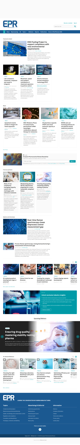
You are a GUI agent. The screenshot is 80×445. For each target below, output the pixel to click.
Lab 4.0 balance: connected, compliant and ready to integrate (10, 81)
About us (55, 409)
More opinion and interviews (9, 286)
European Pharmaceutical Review (42, 86)
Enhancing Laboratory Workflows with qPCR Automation (27, 375)
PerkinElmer (48, 191)
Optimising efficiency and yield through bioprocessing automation (62, 375)
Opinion (5, 276)
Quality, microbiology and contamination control (14, 413)
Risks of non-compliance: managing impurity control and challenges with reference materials (10, 188)
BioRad (31, 379)
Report (39, 76)
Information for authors (33, 418)
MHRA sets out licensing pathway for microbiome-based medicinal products (68, 125)
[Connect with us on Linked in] (40, 429)
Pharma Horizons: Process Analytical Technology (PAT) (43, 80)
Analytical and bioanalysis (9, 409)
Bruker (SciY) (39, 85)
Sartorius (7, 87)
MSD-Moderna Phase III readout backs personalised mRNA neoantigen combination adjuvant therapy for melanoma (30, 127)
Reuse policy (31, 420)
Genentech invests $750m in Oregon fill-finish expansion (11, 124)
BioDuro (15, 383)
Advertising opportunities (34, 409)
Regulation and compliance (9, 416)
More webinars (6, 387)
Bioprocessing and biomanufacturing (11, 411)
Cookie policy (56, 420)
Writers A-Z (33, 435)
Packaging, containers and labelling (11, 420)
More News (5, 149)
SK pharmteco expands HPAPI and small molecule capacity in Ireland (49, 125)
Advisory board (31, 416)
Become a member (68, 23)
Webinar (7, 328)
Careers (55, 413)
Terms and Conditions (52, 163)
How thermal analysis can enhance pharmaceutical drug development (43, 375)
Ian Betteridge (37, 229)
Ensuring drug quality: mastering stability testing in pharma (44, 185)
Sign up (72, 161)
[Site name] (10, 27)
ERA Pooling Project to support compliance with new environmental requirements (38, 45)
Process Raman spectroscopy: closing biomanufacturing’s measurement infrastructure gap (32, 245)
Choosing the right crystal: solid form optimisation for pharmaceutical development (8, 376)
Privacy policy (56, 418)
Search (75, 26)
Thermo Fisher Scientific (27, 195)
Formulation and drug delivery (10, 418)
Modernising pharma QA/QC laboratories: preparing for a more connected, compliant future (27, 187)
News (6, 120)
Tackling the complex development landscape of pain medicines (44, 280)
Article (5, 76)
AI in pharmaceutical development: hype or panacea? (9, 280)
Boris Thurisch (38, 51)
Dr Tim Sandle (30, 87)
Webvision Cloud (43, 440)
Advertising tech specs (33, 413)
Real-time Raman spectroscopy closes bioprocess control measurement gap (36, 223)
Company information (58, 411)
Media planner (31, 411)
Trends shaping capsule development (61, 279)
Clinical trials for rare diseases (26, 279)
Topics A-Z (27, 435)
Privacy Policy (62, 163)
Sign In (75, 23)
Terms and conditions (58, 416)
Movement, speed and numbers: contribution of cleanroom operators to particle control (27, 82)
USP (13, 197)
